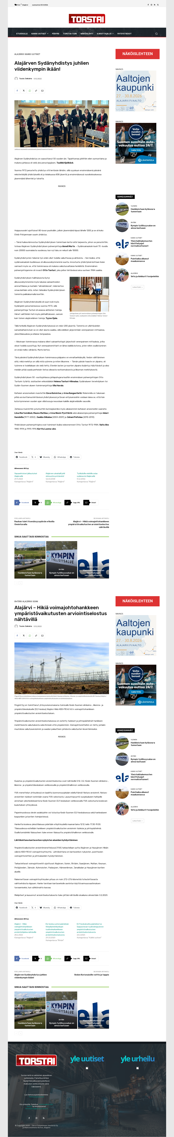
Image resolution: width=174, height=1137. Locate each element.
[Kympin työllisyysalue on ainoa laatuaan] (61, 559)
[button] (156, 34)
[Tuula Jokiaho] (16, 78)
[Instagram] (151, 5)
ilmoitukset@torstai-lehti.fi (36, 1109)
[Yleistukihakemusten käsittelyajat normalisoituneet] (93, 559)
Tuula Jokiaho (25, 78)
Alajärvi (19, 54)
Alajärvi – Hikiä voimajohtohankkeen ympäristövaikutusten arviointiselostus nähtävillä (88, 524)
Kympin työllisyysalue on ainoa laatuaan (61, 574)
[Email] (42, 90)
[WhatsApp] (29, 90)
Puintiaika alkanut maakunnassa (140, 259)
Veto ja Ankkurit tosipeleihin (145, 276)
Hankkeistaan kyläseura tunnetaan (30, 574)
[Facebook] (148, 5)
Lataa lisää (137, 287)
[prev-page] (16, 583)
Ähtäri (61, 569)
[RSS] (154, 5)
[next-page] (20, 583)
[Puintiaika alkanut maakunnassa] (122, 258)
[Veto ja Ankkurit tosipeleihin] (122, 275)
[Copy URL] (36, 90)
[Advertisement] (61, 207)
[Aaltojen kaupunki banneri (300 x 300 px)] (136, 110)
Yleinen (30, 569)
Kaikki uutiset (32, 54)
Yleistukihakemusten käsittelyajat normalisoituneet (93, 573)
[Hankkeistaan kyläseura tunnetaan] (30, 559)
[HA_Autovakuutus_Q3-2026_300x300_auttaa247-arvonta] (136, 163)
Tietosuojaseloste (36, 1097)
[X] (158, 5)
